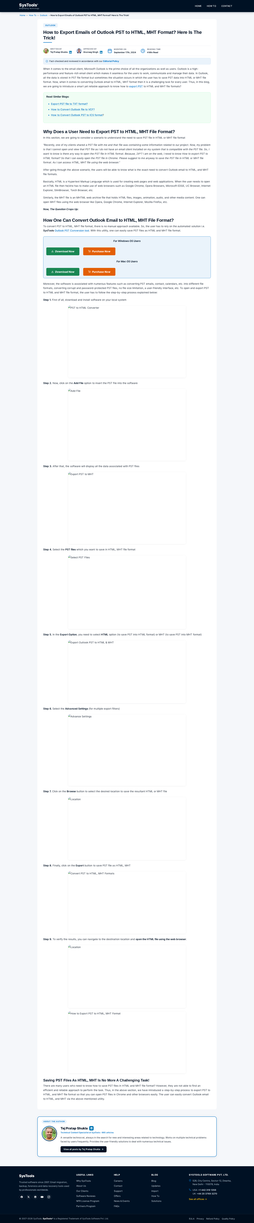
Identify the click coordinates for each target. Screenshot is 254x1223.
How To (211, 6)
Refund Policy (212, 1218)
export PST (136, 86)
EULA (191, 1218)
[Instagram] (48, 1197)
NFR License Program (87, 1201)
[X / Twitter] (28, 1197)
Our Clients (82, 1191)
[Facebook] (21, 1197)
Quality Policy (228, 1218)
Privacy (200, 1218)
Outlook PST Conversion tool (72, 230)
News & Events (122, 1201)
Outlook (43, 15)
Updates (155, 1185)
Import (154, 1191)
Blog (153, 1180)
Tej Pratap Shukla (59, 52)
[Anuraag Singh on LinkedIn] (101, 52)
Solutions (156, 1201)
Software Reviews (85, 1196)
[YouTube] (42, 1197)
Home (198, 6)
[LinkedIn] (35, 1197)
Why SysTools (83, 1180)
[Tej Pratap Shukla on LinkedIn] (70, 52)
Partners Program (85, 1206)
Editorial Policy (111, 61)
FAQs (116, 1206)
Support (118, 1191)
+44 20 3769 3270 (207, 1193)
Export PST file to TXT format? (69, 103)
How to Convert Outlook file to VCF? (73, 109)
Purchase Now (101, 251)
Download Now (64, 251)
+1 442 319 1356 (207, 1190)
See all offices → (198, 1199)
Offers (117, 1196)
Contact (226, 6)
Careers (118, 1180)
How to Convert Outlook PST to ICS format (77, 115)
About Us (81, 1185)
